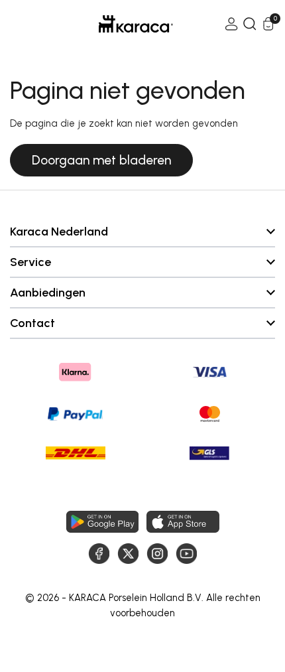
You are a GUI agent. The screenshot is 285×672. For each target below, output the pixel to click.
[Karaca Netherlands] (117, 24)
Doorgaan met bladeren (101, 160)
